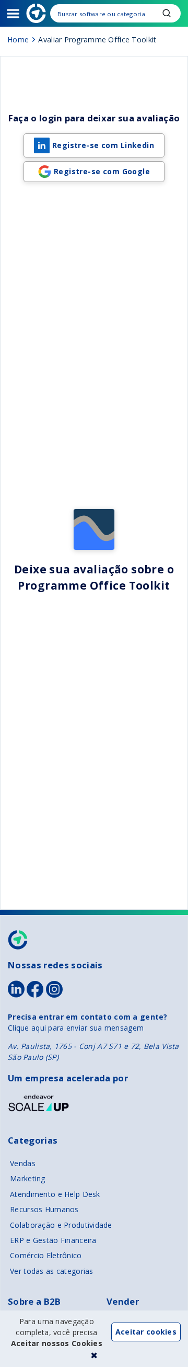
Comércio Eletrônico (45, 1255)
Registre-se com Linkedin (103, 145)
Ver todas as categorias (51, 1271)
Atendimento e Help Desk (55, 1194)
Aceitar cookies (146, 1332)
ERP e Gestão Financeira (53, 1240)
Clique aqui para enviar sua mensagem (76, 1028)
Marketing (27, 1178)
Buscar (166, 13)
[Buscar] (115, 13)
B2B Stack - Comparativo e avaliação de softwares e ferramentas (36, 13)
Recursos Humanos (44, 1209)
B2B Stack (18, 940)
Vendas (23, 1163)
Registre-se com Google (102, 171)
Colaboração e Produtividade (61, 1225)
